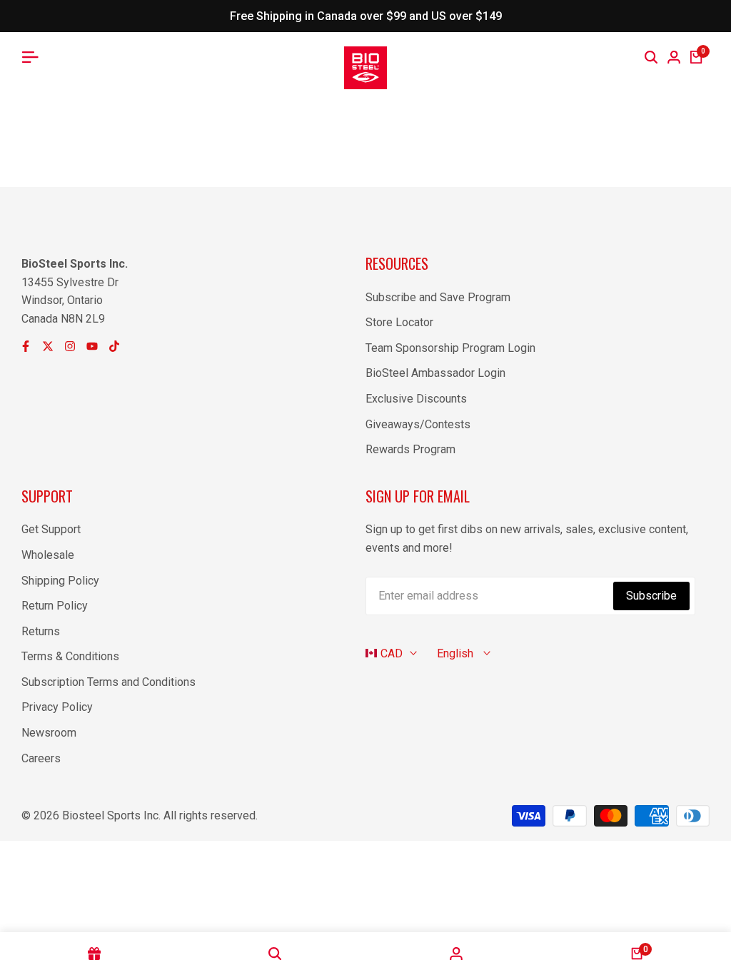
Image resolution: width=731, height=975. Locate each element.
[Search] (651, 57)
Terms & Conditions (70, 656)
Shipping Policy (60, 580)
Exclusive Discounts (416, 398)
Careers (41, 758)
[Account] (456, 953)
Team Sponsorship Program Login (450, 348)
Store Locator (399, 322)
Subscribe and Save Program (438, 297)
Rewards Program (410, 449)
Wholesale (47, 555)
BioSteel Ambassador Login (435, 373)
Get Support (51, 529)
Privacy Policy (57, 707)
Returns (40, 631)
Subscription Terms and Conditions (108, 682)
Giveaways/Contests (418, 424)
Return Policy (54, 605)
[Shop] (94, 953)
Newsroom (48, 732)
